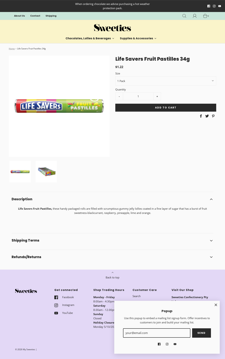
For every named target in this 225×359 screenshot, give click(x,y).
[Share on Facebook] (200, 116)
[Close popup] (216, 305)
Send (201, 333)
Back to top (112, 277)
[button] (20, 171)
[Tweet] (206, 116)
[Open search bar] (186, 16)
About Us (19, 15)
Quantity (120, 89)
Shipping (51, 15)
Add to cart (165, 107)
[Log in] (197, 16)
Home (12, 48)
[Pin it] (212, 116)
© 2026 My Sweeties (25, 349)
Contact (35, 15)
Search (137, 296)
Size (117, 73)
